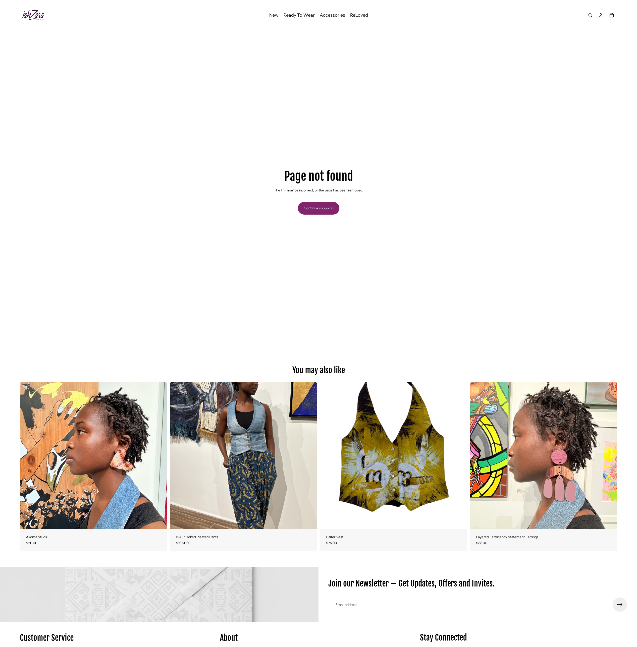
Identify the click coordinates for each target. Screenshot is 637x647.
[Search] (590, 15)
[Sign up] (620, 604)
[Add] (609, 521)
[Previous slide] (27, 455)
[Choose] (159, 521)
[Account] (600, 15)
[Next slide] (159, 455)
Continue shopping (318, 208)
